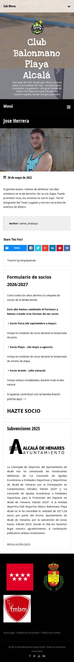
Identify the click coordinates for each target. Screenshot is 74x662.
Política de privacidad (28, 632)
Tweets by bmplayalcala (21, 260)
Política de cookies (51, 632)
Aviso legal (9, 632)
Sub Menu (9, 6)
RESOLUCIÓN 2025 (18, 544)
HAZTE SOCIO (23, 410)
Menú (8, 106)
